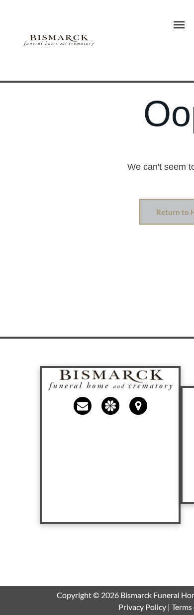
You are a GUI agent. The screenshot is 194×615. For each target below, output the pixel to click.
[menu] (179, 25)
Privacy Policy (142, 607)
